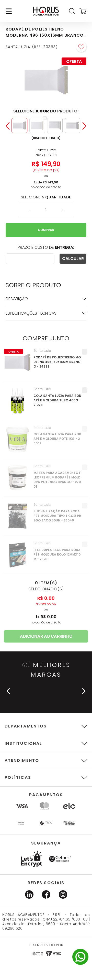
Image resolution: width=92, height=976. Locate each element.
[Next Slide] (84, 126)
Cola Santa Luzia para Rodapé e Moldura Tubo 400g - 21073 (57, 400)
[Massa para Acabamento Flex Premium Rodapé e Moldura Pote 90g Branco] (17, 480)
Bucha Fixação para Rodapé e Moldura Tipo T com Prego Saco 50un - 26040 (57, 515)
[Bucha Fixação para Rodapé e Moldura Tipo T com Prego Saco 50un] (17, 519)
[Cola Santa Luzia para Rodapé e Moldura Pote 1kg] (17, 442)
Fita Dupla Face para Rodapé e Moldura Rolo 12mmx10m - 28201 (56, 554)
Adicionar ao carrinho (46, 636)
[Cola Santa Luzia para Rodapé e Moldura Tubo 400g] (17, 403)
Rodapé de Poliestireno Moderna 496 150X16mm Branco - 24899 (57, 362)
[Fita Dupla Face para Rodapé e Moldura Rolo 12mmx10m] (17, 558)
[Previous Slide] (8, 126)
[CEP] (30, 258)
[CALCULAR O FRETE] (73, 259)
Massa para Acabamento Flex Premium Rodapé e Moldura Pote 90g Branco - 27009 (57, 480)
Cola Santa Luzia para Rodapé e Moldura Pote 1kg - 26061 (57, 438)
